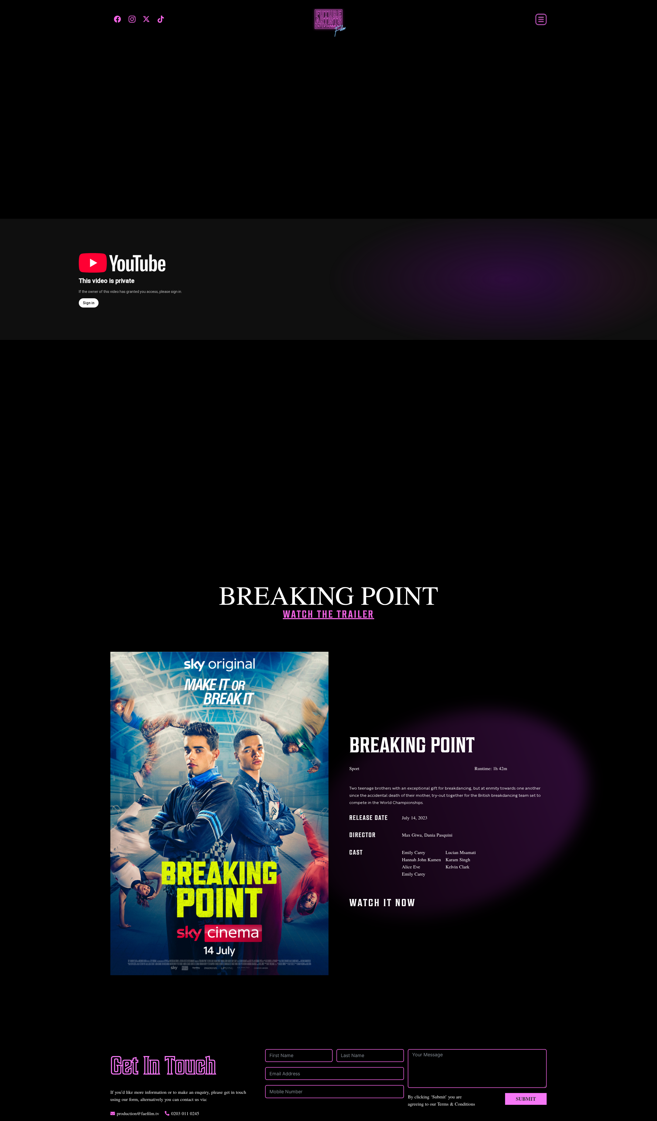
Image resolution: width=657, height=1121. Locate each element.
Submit (526, 1099)
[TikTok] (160, 19)
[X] (146, 19)
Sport (354, 768)
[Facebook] (117, 19)
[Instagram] (132, 19)
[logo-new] (328, 22)
